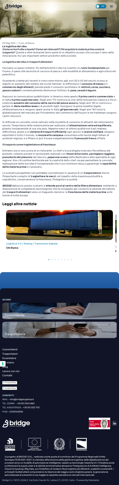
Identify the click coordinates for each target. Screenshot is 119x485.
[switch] (101, 6)
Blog (5, 366)
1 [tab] (48, 259)
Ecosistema (9, 358)
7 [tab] (68, 259)
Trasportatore (15, 334)
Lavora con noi (10, 371)
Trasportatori (10, 353)
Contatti (7, 375)
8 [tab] (71, 259)
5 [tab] (61, 259)
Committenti (10, 349)
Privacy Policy (10, 383)
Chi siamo (8, 362)
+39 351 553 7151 (21, 407)
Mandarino (94, 480)
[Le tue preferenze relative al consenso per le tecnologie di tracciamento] (3, 364)
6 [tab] (64, 259)
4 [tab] (58, 259)
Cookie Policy (10, 388)
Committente (15, 315)
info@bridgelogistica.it (18, 399)
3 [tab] (55, 259)
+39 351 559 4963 (18, 403)
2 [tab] (52, 259)
